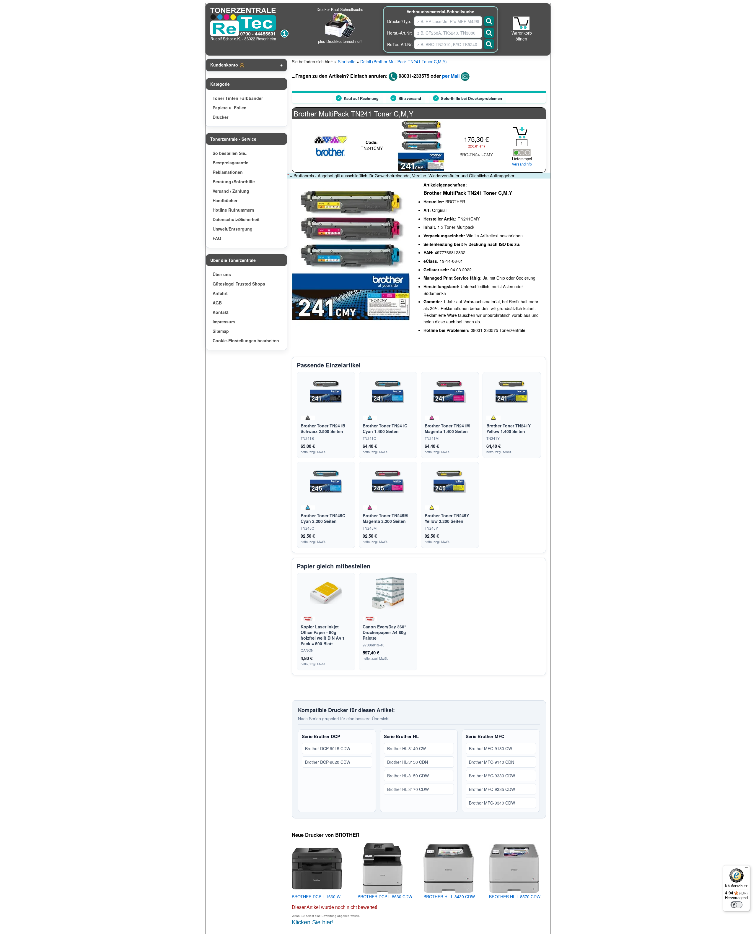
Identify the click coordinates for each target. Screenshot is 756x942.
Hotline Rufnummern (233, 210)
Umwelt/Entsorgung (232, 229)
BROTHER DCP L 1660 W (316, 896)
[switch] (736, 904)
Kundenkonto (224, 65)
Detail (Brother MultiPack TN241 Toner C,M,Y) (403, 61)
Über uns (222, 274)
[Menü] (746, 868)
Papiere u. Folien (230, 108)
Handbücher (225, 200)
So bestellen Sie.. (230, 153)
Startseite (347, 61)
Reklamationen (228, 172)
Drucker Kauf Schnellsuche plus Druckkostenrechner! (340, 25)
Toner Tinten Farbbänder (238, 98)
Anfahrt (220, 293)
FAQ (217, 238)
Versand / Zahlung (231, 191)
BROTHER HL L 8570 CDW (514, 896)
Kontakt (221, 312)
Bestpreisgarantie (230, 163)
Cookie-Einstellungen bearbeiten (246, 340)
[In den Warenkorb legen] (520, 133)
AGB (217, 303)
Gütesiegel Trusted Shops (239, 284)
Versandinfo (522, 164)
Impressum (224, 322)
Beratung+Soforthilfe (234, 181)
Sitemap (221, 331)
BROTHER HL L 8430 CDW (449, 896)
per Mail (451, 75)
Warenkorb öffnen (521, 36)
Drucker (220, 117)
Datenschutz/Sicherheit (236, 219)
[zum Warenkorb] (521, 23)
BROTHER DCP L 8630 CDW (385, 896)
